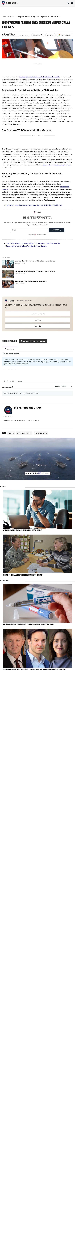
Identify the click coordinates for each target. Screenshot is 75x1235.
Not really (37, 326)
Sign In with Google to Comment (34, 341)
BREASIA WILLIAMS (29, 407)
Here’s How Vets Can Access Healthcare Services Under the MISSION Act (34, 205)
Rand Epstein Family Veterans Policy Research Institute (39, 77)
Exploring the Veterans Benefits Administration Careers (26, 246)
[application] (37, 459)
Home (4, 17)
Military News (11, 17)
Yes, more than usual (37, 314)
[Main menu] (72, 3)
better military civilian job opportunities (57, 165)
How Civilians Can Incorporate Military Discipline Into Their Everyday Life (33, 243)
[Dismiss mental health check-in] (70, 299)
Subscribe (55, 230)
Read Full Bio (8, 416)
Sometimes (37, 320)
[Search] (68, 3)
